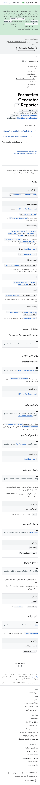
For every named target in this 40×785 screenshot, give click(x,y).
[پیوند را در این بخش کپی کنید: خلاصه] (29, 182)
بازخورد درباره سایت (20, 776)
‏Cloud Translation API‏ (17, 42)
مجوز (9, 773)
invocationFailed (21, 282)
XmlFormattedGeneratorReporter (25, 153)
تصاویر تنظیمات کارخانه (31, 706)
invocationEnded (12, 265)
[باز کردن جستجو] (18, 2)
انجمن (25, 773)
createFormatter (29, 214)
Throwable (18, 607)
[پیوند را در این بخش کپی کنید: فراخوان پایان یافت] (20, 470)
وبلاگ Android (33, 725)
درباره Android (33, 773)
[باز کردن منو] (36, 2)
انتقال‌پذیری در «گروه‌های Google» (28, 739)
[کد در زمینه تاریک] (37, 341)
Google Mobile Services (30, 758)
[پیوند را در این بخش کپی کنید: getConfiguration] (18, 435)
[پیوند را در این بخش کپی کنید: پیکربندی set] (25, 616)
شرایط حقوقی (17, 773)
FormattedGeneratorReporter (24, 195)
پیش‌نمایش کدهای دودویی (31, 703)
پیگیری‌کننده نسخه (33, 765)
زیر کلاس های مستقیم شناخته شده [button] (25, 152)
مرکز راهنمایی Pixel (32, 751)
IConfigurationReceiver (27, 118)
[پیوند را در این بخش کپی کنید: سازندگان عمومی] (19, 329)
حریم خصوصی (33, 776)
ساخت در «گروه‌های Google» (29, 736)
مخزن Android (33, 693)
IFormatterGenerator (27, 209)
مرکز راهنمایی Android (31, 748)
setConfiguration (14, 312)
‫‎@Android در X (33, 719)
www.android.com (32, 755)
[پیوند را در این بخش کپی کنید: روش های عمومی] (19, 355)
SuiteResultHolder (27, 241)
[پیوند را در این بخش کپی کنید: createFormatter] (19, 362)
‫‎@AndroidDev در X (32, 722)
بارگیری (36, 699)
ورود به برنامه (7, 3)
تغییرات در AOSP (32, 29)
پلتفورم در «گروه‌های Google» (29, 732)
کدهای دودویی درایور (32, 710)
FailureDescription (27, 283)
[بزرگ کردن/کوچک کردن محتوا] (28, 66)
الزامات (36, 696)
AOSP (36, 57)
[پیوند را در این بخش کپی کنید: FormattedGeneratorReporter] (6, 335)
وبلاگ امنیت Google (32, 729)
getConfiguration (29, 254)
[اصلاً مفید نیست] (23, 61)
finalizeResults (18, 231)
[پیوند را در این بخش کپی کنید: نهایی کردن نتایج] (22, 405)
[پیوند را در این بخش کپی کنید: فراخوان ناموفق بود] (20, 524)
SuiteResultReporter (29, 115)
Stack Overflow (33, 761)
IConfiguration (29, 249)
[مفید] (26, 61)
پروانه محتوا (35, 677)
